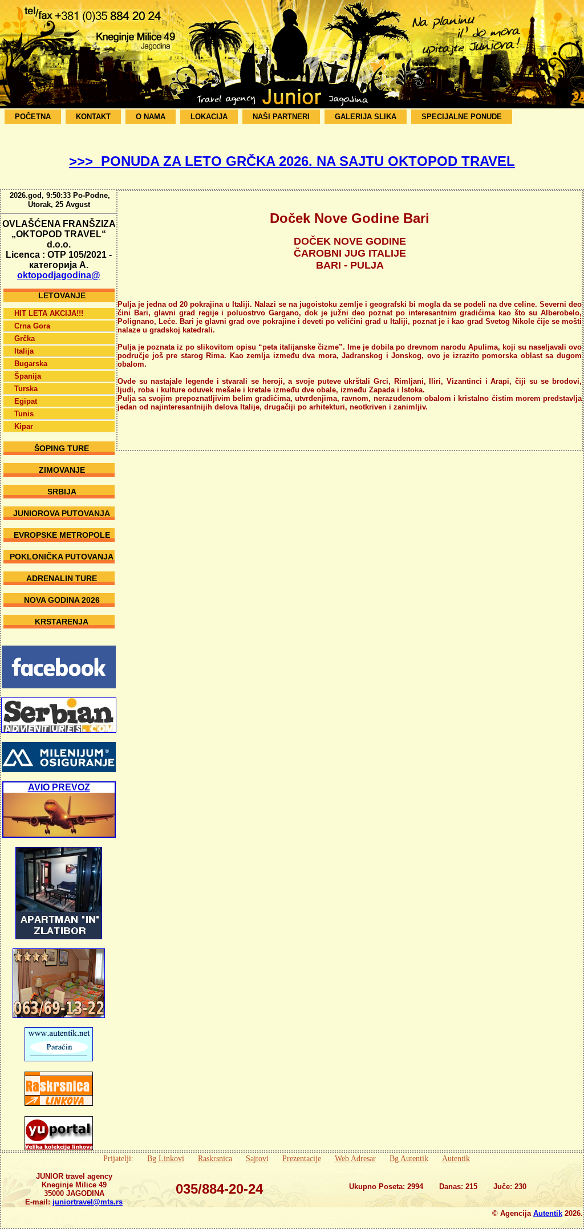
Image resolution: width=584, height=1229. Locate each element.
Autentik (456, 1158)
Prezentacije (301, 1158)
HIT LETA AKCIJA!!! (48, 313)
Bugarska (30, 363)
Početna (33, 116)
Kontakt (93, 116)
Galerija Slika (365, 116)
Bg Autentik (409, 1158)
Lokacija (209, 116)
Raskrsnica (215, 1158)
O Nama (150, 116)
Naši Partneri (281, 116)
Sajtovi (257, 1158)
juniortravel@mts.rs (87, 1202)
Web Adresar (355, 1158)
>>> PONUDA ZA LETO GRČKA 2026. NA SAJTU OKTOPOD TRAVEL (292, 161)
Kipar (23, 426)
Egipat (25, 401)
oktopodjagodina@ (58, 275)
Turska (26, 388)
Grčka (24, 338)
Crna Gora (32, 326)
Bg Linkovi (165, 1158)
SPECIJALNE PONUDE (461, 116)
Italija (24, 351)
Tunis (24, 413)
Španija (27, 376)
